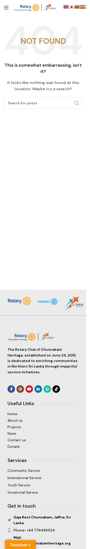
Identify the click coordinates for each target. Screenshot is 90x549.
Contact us (17, 440)
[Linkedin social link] (38, 389)
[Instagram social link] (20, 389)
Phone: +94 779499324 (34, 530)
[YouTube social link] (29, 389)
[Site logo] (36, 7)
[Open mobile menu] (6, 8)
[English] (66, 7)
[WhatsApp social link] (47, 389)
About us (15, 420)
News (12, 433)
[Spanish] (82, 7)
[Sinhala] (77, 7)
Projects (14, 427)
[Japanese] (71, 7)
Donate (14, 446)
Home (12, 414)
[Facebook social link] (11, 389)
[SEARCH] (76, 103)
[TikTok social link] (56, 389)
